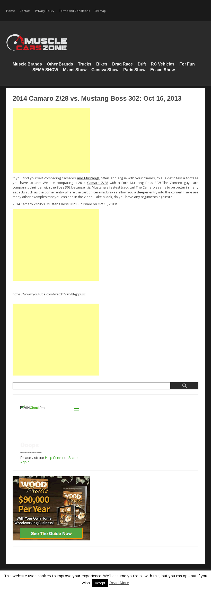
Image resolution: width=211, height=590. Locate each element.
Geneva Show (104, 70)
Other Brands (60, 64)
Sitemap (100, 11)
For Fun (187, 64)
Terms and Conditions (74, 11)
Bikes (101, 64)
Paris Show (134, 70)
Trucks (84, 64)
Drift (142, 64)
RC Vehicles (162, 64)
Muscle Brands (27, 64)
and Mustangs (88, 178)
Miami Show (74, 70)
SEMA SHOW (45, 70)
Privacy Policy (44, 11)
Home (10, 11)
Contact (25, 11)
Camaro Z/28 (97, 182)
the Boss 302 (61, 187)
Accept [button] (100, 582)
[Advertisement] (51, 140)
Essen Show (162, 70)
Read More (119, 582)
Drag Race (122, 64)
